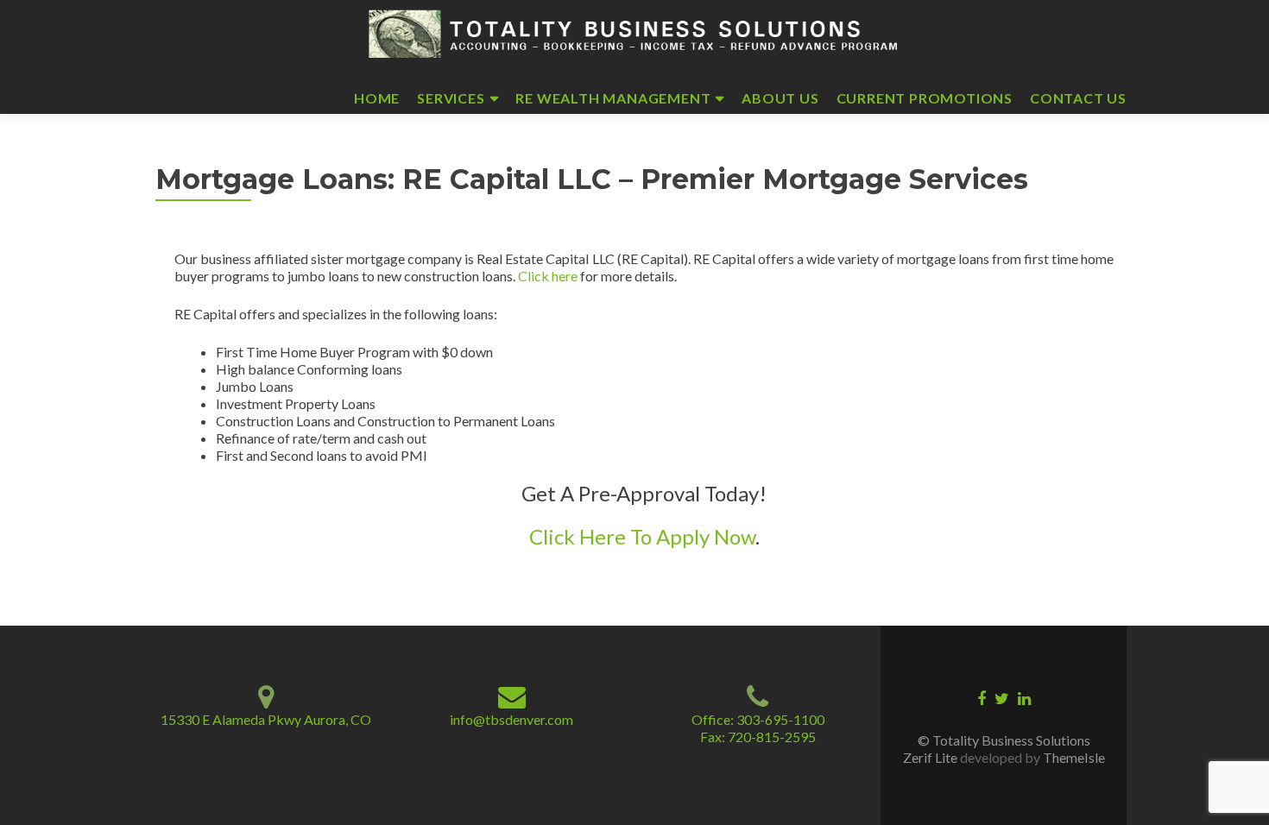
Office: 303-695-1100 (757, 719)
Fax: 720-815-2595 (758, 736)
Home (377, 98)
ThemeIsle (1074, 757)
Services (450, 98)
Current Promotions (925, 98)
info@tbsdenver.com (511, 719)
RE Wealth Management (612, 98)
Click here (548, 276)
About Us (780, 98)
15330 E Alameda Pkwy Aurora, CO (266, 719)
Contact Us (1078, 98)
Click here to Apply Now (642, 536)
